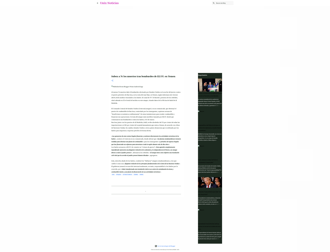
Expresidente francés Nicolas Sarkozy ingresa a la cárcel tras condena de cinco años (209, 226)
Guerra (136, 174)
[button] (112, 81)
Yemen (141, 174)
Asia (113, 174)
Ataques (118, 174)
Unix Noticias (109, 3)
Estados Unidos (127, 174)
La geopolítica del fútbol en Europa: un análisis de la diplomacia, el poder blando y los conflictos (210, 128)
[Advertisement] (165, 59)
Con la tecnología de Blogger (166, 246)
